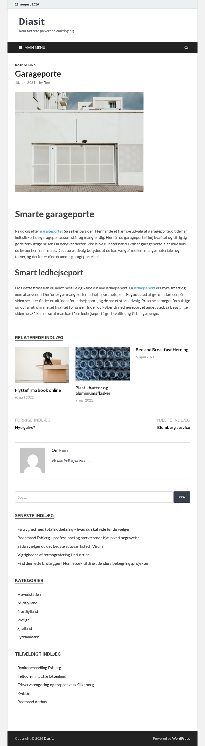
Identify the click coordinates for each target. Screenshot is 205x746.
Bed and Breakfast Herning (162, 349)
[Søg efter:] (102, 497)
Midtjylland (28, 602)
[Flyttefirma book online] (42, 384)
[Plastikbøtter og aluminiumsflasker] (103, 382)
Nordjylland (25, 65)
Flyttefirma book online (38, 390)
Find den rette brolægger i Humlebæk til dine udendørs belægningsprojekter (83, 563)
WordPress (181, 738)
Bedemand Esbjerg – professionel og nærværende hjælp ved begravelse (79, 537)
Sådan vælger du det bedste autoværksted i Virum (60, 546)
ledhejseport (144, 287)
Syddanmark (28, 636)
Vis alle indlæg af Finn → (71, 460)
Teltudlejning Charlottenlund (42, 676)
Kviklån (24, 693)
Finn (47, 83)
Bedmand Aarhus (32, 701)
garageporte (51, 231)
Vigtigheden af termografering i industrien (54, 554)
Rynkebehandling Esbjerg (39, 667)
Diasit (32, 21)
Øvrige (24, 619)
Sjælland (25, 628)
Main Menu (34, 47)
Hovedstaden (29, 594)
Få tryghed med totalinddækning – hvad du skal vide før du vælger (74, 529)
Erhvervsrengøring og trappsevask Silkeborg (56, 684)
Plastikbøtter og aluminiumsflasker (93, 390)
